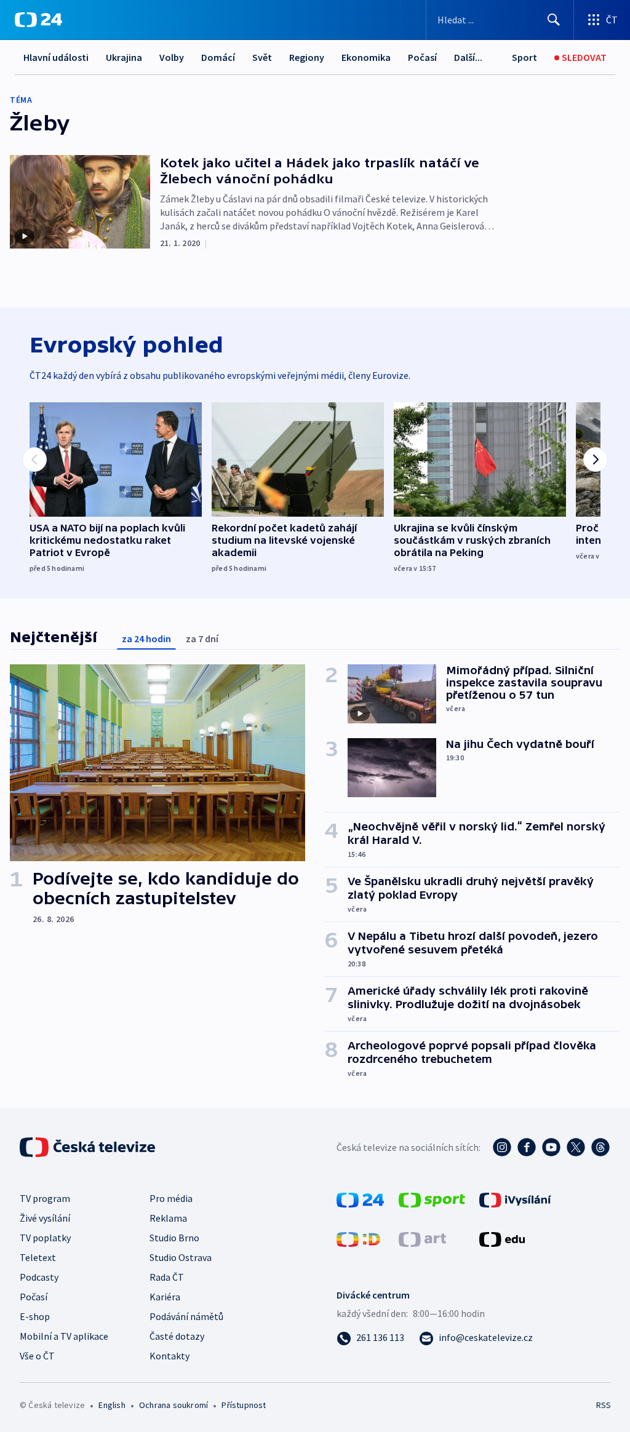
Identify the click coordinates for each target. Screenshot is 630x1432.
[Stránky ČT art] (422, 1238)
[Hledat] (553, 19)
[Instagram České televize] (502, 1147)
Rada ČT (167, 1277)
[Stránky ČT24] (360, 1199)
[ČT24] (38, 19)
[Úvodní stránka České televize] (89, 1147)
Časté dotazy (177, 1336)
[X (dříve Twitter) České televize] (576, 1147)
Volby (171, 57)
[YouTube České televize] (551, 1147)
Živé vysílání (45, 1218)
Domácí (218, 57)
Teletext (38, 1257)
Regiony (306, 57)
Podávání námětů (186, 1316)
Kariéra (165, 1297)
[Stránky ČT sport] (432, 1199)
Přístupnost (243, 1404)
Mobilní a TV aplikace (64, 1336)
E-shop (35, 1316)
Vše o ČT (37, 1356)
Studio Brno (174, 1237)
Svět (262, 57)
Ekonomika (366, 57)
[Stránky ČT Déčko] (358, 1238)
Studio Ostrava (181, 1257)
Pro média (171, 1198)
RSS (603, 1404)
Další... (468, 57)
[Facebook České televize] (526, 1147)
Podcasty (39, 1277)
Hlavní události (56, 57)
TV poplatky (45, 1237)
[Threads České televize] (600, 1147)
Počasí (422, 57)
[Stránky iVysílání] (515, 1199)
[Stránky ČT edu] (502, 1238)
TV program (45, 1198)
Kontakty (169, 1356)
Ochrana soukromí (173, 1404)
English (111, 1404)
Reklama (168, 1218)
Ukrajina (124, 57)
